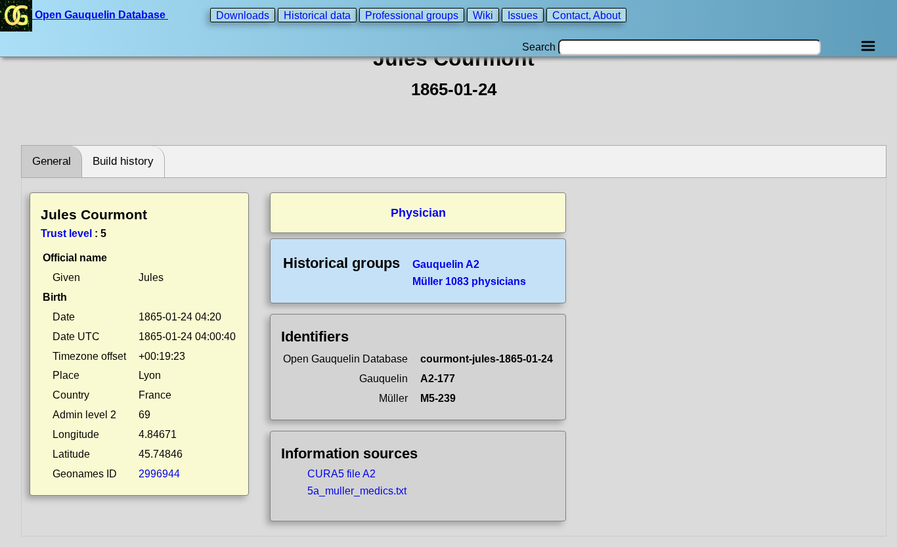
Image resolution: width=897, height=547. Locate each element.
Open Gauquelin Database (100, 14)
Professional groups (411, 14)
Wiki (483, 14)
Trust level (66, 233)
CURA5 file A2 (341, 473)
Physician (418, 212)
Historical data (317, 14)
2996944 (159, 473)
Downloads (242, 14)
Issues (523, 14)
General (51, 161)
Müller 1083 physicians (469, 281)
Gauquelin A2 (445, 264)
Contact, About (586, 14)
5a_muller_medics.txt (356, 490)
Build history (123, 161)
